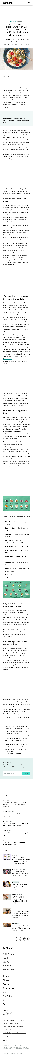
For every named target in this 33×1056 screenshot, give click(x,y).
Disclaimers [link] (19, 1026)
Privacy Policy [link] (6, 1053)
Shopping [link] (7, 966)
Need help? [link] (6, 1037)
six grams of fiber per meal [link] (16, 463)
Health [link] (6, 958)
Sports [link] (6, 962)
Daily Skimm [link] (9, 954)
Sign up (26, 773)
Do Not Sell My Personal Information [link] (14, 1033)
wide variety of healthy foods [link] (13, 426)
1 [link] (11, 97)
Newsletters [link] (8, 969)
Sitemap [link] (5, 1040)
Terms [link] (11, 1023)
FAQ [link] (18, 1020)
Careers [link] (5, 1023)
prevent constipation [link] (13, 212)
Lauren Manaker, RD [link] (21, 135)
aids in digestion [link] (19, 210)
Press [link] (23, 1020)
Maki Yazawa (12, 81)
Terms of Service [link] (15, 1053)
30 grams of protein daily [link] (18, 405)
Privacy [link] (16, 1023)
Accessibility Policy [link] (9, 1026)
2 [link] (17, 354)
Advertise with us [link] (8, 1029)
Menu (29, 2)
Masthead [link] (13, 1020)
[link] (8, 3)
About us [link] (5, 1020)
